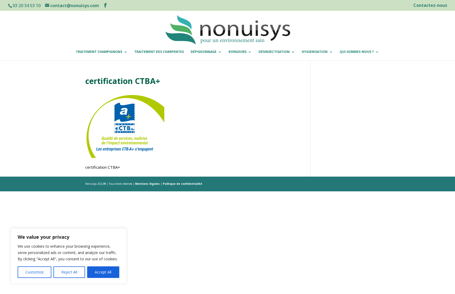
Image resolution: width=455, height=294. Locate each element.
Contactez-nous (430, 5)
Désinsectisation (274, 52)
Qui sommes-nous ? (357, 52)
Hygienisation (315, 52)
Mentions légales (148, 184)
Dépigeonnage (203, 52)
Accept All (103, 272)
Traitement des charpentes (159, 52)
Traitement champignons (99, 52)
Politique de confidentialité (182, 184)
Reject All (69, 272)
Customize (35, 272)
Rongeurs (237, 52)
